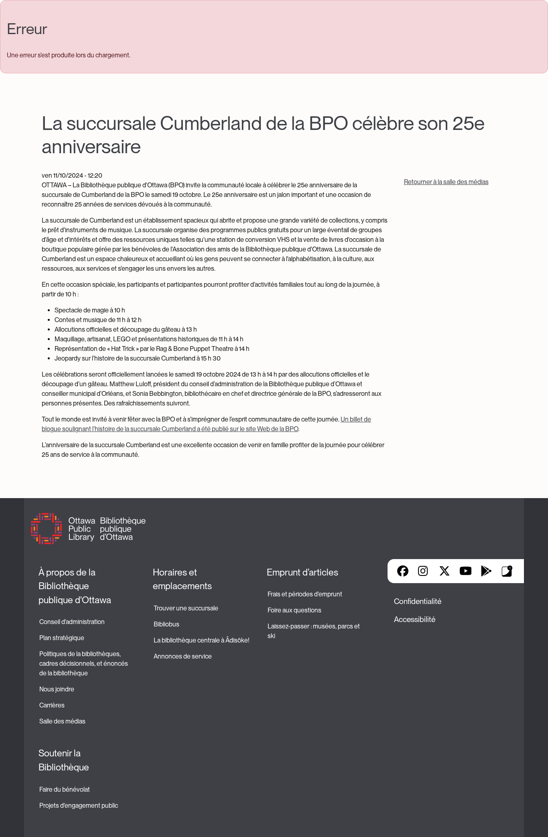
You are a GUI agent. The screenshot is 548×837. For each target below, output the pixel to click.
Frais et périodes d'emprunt (305, 594)
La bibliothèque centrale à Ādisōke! (201, 640)
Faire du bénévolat (64, 789)
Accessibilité (414, 619)
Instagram (423, 571)
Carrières (52, 705)
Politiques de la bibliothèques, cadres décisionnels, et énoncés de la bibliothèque (84, 663)
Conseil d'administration (72, 622)
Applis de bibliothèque (507, 571)
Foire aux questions (294, 610)
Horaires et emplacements (182, 579)
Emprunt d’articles (302, 572)
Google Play (486, 571)
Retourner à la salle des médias (446, 182)
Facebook (402, 571)
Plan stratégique (61, 638)
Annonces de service (183, 656)
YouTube (465, 571)
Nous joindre (56, 689)
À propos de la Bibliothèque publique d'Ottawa (75, 586)
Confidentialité (417, 601)
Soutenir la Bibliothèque (64, 760)
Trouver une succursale (186, 608)
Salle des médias (62, 721)
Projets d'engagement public (78, 805)
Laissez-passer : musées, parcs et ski (314, 631)
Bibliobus (166, 624)
